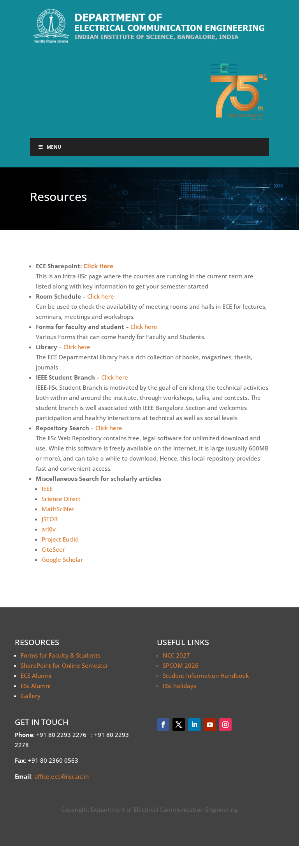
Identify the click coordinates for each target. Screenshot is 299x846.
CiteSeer (53, 549)
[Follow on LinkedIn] (194, 724)
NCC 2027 (176, 655)
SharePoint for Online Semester (64, 665)
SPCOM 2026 (181, 665)
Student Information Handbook (206, 675)
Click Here (98, 266)
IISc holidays (179, 685)
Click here (100, 296)
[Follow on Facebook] (163, 724)
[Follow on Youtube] (210, 724)
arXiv (49, 529)
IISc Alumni (36, 685)
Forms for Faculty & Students (60, 655)
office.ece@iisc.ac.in (61, 776)
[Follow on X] (178, 724)
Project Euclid (60, 539)
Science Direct (61, 499)
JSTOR (50, 519)
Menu (54, 147)
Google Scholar (62, 559)
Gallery (30, 696)
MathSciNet (58, 509)
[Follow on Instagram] (225, 724)
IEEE (47, 488)
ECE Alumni (36, 675)
